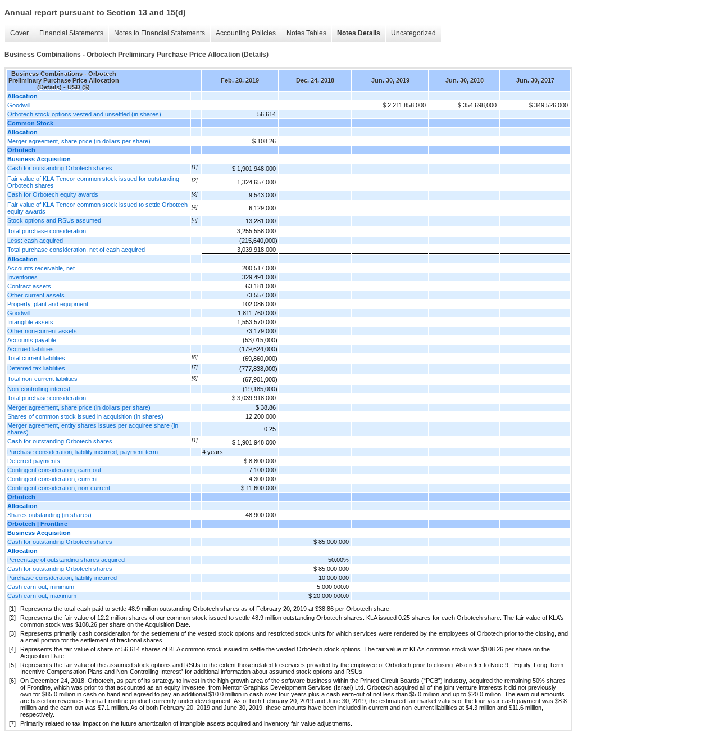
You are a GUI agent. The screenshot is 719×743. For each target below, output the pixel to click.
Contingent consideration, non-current (58, 487)
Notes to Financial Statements (159, 33)
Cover (19, 33)
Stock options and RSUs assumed (54, 220)
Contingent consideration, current (52, 478)
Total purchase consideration (46, 231)
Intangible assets (30, 322)
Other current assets (36, 295)
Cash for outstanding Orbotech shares (59, 168)
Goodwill (18, 105)
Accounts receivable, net (41, 268)
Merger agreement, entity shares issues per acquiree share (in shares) (92, 429)
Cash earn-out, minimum (40, 586)
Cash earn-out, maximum (41, 595)
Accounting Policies (246, 33)
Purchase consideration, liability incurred (62, 577)
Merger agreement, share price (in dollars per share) (79, 141)
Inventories (22, 277)
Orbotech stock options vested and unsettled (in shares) (84, 114)
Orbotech (21, 150)
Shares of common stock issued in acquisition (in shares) (85, 416)
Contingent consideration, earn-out (54, 469)
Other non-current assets (42, 331)
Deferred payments (33, 460)
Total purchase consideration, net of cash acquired (76, 249)
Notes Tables (306, 33)
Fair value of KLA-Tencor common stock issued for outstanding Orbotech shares (93, 182)
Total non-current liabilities (42, 378)
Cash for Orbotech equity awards (52, 194)
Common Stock (30, 123)
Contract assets (29, 286)
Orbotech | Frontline (37, 523)
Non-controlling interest (38, 389)
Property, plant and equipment (47, 304)
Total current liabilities (36, 358)
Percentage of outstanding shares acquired (66, 559)
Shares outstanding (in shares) (49, 514)
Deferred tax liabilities (36, 368)
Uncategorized (413, 33)
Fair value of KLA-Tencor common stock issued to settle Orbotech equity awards (97, 208)
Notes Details (358, 33)
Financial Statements (71, 33)
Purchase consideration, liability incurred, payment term (82, 451)
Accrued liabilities (30, 349)
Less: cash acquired (35, 240)
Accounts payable (31, 340)
